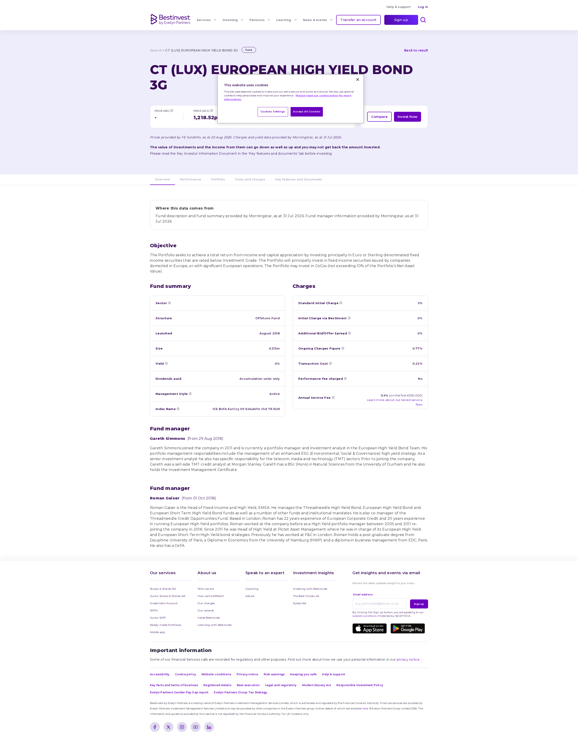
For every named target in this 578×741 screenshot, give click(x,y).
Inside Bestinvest (209, 617)
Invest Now (407, 116)
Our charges (206, 603)
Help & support (399, 7)
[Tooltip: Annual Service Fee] (333, 397)
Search (156, 50)
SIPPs (154, 610)
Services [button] (204, 20)
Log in (423, 7)
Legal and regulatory (281, 685)
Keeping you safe (303, 674)
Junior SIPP (158, 617)
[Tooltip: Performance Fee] (345, 378)
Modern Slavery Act (316, 685)
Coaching (252, 588)
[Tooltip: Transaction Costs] (330, 363)
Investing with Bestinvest (310, 588)
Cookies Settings (273, 111)
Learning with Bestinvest (215, 625)
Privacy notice (247, 674)
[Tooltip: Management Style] (190, 393)
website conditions (364, 616)
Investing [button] (230, 20)
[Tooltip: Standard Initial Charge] (340, 302)
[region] (290, 99)
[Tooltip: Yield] (166, 363)
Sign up (401, 20)
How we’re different (211, 596)
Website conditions (216, 674)
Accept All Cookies (306, 111)
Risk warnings (274, 674)
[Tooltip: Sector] (169, 302)
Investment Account (164, 603)
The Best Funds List (306, 596)
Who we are (206, 588)
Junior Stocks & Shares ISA (168, 596)
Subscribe (299, 603)
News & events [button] (315, 20)
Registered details (217, 685)
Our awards (206, 610)
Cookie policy (185, 674)
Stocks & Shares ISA (163, 588)
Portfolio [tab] (218, 179)
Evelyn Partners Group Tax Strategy (240, 692)
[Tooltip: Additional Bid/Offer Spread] (349, 333)
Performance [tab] (190, 179)
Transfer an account (358, 20)
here (365, 708)
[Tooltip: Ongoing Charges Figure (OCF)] (342, 348)
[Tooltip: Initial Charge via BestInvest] (349, 318)
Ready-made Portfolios (165, 625)
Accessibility (160, 674)
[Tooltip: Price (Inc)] (171, 110)
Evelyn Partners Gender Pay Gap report (179, 692)
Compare (379, 116)
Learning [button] (283, 20)
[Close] (358, 79)
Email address (363, 594)
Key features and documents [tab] (298, 179)
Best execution (248, 685)
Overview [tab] (162, 179)
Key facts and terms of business (174, 685)
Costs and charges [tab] (250, 179)
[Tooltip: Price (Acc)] (211, 110)
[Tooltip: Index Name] (178, 408)
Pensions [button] (257, 20)
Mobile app (157, 632)
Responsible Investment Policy (359, 685)
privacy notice (408, 659)
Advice (249, 596)
